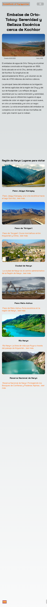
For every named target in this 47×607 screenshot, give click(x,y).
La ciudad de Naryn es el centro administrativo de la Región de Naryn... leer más (23, 271)
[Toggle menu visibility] (40, 4)
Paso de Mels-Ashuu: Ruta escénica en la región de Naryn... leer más (21, 309)
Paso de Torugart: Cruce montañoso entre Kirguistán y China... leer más (21, 234)
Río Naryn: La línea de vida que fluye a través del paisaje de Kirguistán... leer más (22, 346)
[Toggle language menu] (4, 602)
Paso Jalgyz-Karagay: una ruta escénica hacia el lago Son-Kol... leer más (23, 197)
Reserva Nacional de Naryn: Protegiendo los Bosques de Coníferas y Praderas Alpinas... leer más (23, 385)
